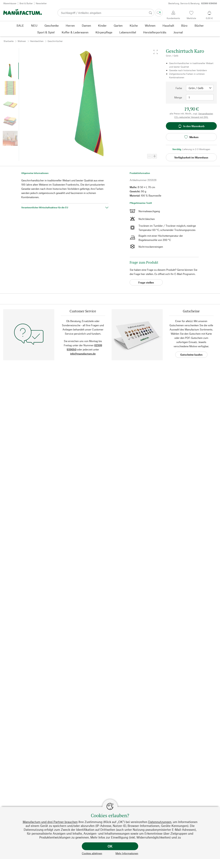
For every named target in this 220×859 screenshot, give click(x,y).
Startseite (9, 41)
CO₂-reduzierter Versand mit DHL (191, 117)
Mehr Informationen (126, 853)
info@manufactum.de (83, 353)
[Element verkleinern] (149, 156)
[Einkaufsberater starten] (159, 13)
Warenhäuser (9, 3)
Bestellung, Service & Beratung (192, 3)
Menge (178, 97)
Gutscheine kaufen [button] (191, 354)
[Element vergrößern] (154, 156)
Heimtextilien (36, 41)
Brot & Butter (26, 3)
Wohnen (22, 41)
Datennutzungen (159, 822)
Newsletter (41, 3)
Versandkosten (205, 113)
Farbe (179, 88)
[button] (155, 52)
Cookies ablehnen (92, 853)
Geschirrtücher (55, 41)
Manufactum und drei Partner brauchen (50, 822)
